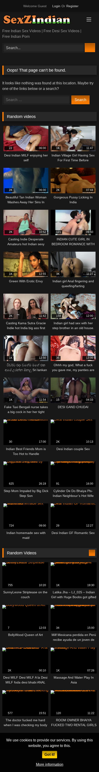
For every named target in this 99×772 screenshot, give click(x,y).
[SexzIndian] (40, 20)
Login (56, 6)
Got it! (49, 754)
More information (49, 764)
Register (72, 6)
